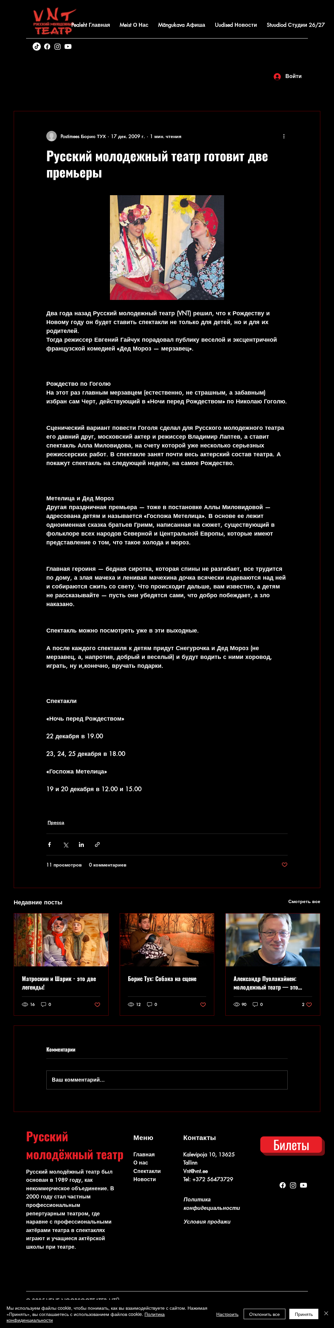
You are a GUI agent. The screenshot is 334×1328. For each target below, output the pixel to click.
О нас (140, 1162)
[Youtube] (68, 46)
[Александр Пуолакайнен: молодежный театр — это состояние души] (273, 940)
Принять (304, 1314)
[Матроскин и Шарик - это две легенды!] (61, 940)
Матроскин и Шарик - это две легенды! (59, 982)
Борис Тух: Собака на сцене (162, 978)
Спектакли (147, 1171)
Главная (144, 1154)
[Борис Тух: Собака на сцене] (167, 940)
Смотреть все (304, 901)
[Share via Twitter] (65, 844)
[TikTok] (37, 46)
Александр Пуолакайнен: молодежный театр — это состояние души (266, 982)
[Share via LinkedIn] (81, 844)
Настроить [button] (227, 1314)
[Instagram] (57, 46)
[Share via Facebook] (49, 844)
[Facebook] (47, 46)
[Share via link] (97, 844)
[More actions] (284, 136)
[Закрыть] (326, 1314)
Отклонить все (264, 1314)
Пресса (56, 822)
